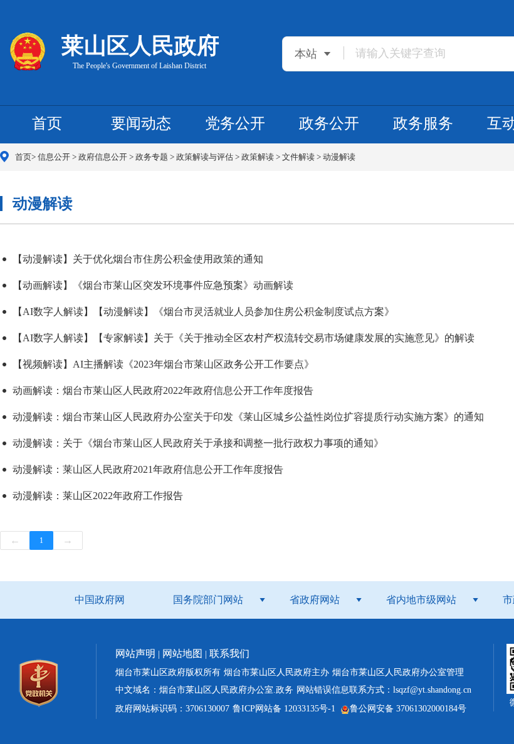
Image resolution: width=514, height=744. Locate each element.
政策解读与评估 (205, 157)
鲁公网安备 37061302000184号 (408, 708)
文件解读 (299, 157)
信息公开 (55, 157)
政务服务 (423, 123)
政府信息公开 (103, 157)
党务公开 (235, 123)
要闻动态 (141, 123)
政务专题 (152, 157)
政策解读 (258, 157)
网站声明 (135, 653)
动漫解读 (339, 157)
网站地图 (182, 653)
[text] (427, 52)
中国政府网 (100, 599)
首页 (47, 123)
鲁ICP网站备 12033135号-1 (284, 708)
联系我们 (229, 653)
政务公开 (329, 123)
